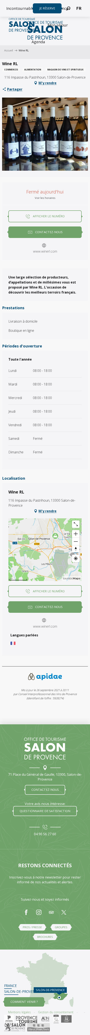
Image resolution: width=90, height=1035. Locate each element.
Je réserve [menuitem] (47, 8)
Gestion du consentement (55, 1012)
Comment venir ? (24, 1002)
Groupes (61, 927)
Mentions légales (19, 1012)
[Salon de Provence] (45, 748)
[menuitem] (21, 8)
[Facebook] (26, 914)
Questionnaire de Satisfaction (45, 811)
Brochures (45, 937)
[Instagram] (38, 914)
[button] (68, 8)
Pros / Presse (32, 927)
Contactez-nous (45, 790)
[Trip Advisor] (51, 914)
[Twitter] (64, 914)
